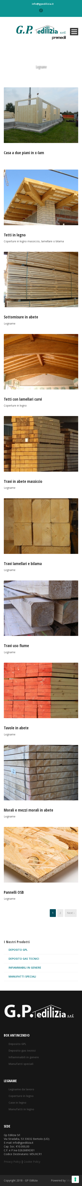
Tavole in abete (16, 727)
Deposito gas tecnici (24, 958)
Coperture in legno (21, 1096)
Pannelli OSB (14, 892)
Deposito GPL (18, 949)
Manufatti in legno (21, 1109)
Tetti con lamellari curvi (23, 399)
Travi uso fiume (16, 645)
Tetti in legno (15, 235)
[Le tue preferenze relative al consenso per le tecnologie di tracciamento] (75, 1179)
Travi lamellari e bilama (23, 563)
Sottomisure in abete (21, 317)
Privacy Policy (12, 1161)
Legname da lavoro (21, 1089)
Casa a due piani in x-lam (24, 152)
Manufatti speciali (22, 976)
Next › (70, 913)
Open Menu (74, 31)
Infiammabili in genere (25, 967)
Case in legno (17, 1102)
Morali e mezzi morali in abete (28, 810)
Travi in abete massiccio (23, 481)
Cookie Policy (32, 1161)
